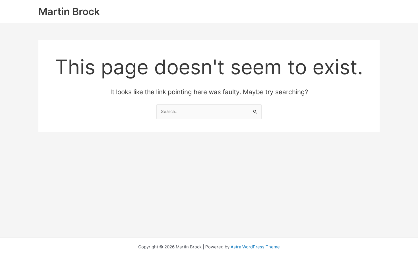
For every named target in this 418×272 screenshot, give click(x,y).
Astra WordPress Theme (255, 247)
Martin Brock (69, 11)
